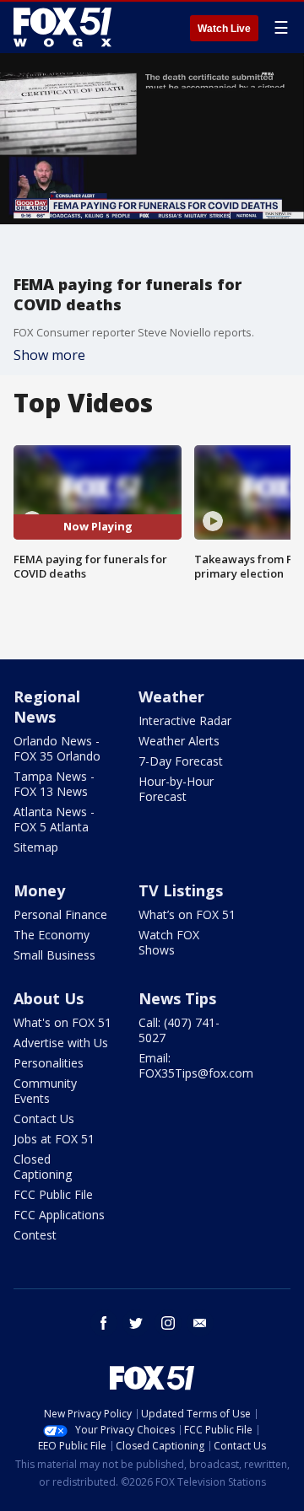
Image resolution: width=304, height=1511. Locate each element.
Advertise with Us (61, 1043)
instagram (168, 1322)
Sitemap (36, 847)
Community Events (45, 1090)
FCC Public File (53, 1194)
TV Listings (180, 890)
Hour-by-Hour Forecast (176, 788)
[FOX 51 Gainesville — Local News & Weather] (62, 27)
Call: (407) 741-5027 (179, 1030)
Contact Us (44, 1118)
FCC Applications (59, 1215)
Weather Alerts (179, 741)
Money (39, 890)
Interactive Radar (184, 720)
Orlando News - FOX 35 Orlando (57, 748)
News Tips (177, 998)
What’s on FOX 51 (187, 914)
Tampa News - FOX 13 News (54, 783)
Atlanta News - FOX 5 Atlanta (54, 819)
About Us (49, 998)
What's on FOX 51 (62, 1022)
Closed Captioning (43, 1166)
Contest (35, 1235)
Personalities (49, 1063)
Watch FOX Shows (168, 942)
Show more (49, 355)
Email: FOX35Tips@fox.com (195, 1065)
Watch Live (224, 29)
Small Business (54, 955)
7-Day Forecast (180, 761)
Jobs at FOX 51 (54, 1139)
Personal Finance (60, 914)
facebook (103, 1322)
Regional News (47, 706)
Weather (171, 696)
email (200, 1322)
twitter (135, 1322)
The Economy (52, 935)
